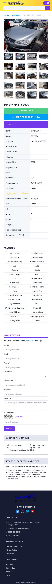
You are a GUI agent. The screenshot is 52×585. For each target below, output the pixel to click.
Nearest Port (9, 381)
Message (7, 398)
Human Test (9, 412)
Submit (9, 428)
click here (30, 341)
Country (7, 372)
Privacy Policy (11, 550)
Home (6, 15)
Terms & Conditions (14, 546)
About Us (9, 564)
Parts (8, 575)
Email (6, 354)
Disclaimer (10, 553)
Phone (6, 363)
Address (7, 389)
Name (6, 345)
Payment (9, 571)
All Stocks (16, 15)
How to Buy (10, 568)
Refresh (20, 416)
